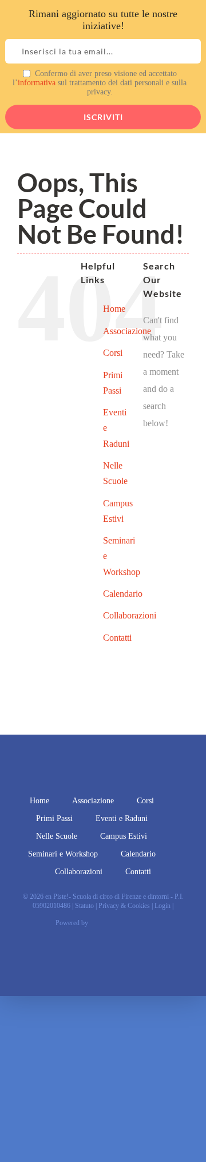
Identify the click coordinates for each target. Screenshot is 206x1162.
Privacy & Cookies (124, 906)
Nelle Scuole (56, 836)
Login (162, 906)
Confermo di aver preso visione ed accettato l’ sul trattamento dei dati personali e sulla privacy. (100, 82)
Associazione (127, 331)
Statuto (84, 906)
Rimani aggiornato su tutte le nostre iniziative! (103, 19)
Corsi (112, 353)
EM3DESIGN (121, 924)
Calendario (122, 593)
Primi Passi (54, 818)
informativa (37, 82)
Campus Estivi (123, 836)
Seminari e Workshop (63, 854)
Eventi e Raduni (122, 818)
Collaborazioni (129, 615)
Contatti (117, 638)
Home (114, 309)
